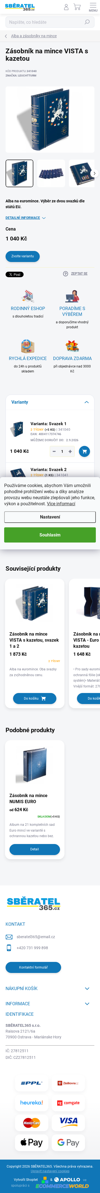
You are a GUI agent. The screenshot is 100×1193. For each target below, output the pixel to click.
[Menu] (93, 7)
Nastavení (50, 517)
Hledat (87, 22)
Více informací (61, 503)
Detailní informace (23, 218)
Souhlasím (50, 535)
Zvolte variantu (22, 256)
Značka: (21, 75)
